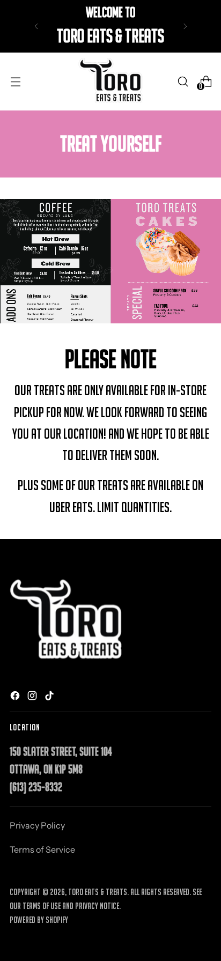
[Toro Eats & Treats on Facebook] (16, 697)
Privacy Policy (37, 825)
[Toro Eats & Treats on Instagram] (33, 697)
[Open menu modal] (15, 81)
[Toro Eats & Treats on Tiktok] (50, 697)
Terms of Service (42, 849)
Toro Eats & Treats (97, 891)
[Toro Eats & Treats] (110, 81)
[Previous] (36, 26)
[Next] (185, 26)
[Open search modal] (183, 81)
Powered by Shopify (39, 919)
